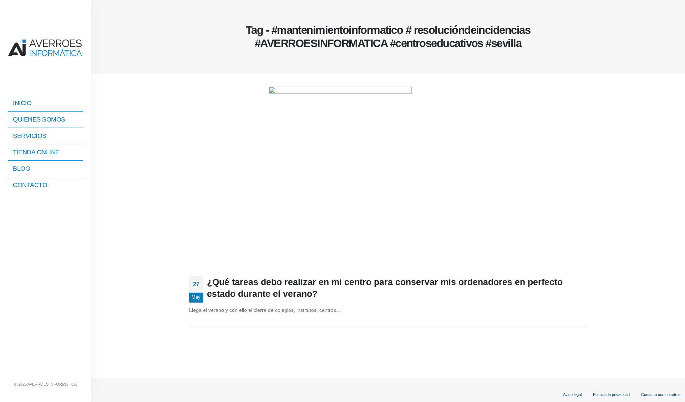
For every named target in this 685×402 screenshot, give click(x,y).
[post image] (388, 176)
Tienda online (36, 152)
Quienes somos (39, 119)
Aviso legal (572, 394)
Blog (21, 168)
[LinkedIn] (58, 370)
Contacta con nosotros (661, 394)
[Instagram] (46, 370)
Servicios (29, 135)
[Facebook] (34, 370)
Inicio (22, 103)
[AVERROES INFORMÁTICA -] (45, 47)
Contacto (30, 185)
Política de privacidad (611, 394)
